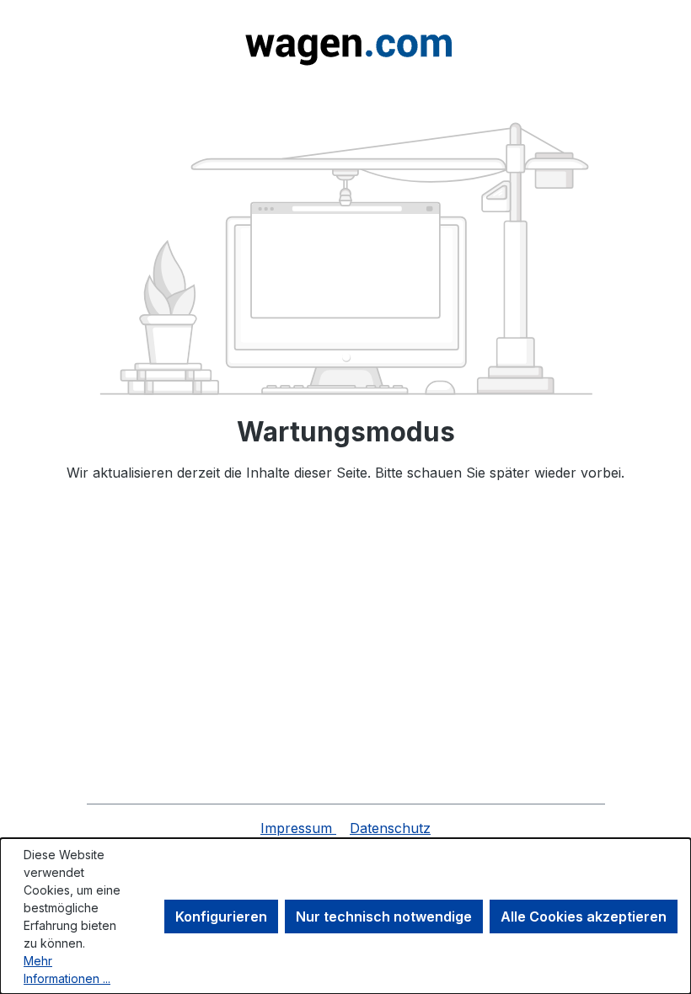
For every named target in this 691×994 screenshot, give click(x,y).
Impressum (298, 828)
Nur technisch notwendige (384, 916)
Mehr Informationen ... (67, 970)
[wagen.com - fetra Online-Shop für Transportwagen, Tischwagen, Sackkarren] (345, 44)
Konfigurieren (221, 916)
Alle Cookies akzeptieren (584, 916)
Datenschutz (390, 828)
